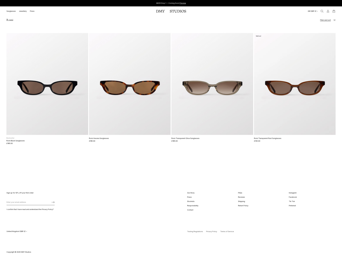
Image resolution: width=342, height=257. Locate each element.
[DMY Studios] (171, 11)
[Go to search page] (322, 11)
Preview (183, 3)
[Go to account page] (328, 11)
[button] (322, 11)
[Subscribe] (53, 202)
